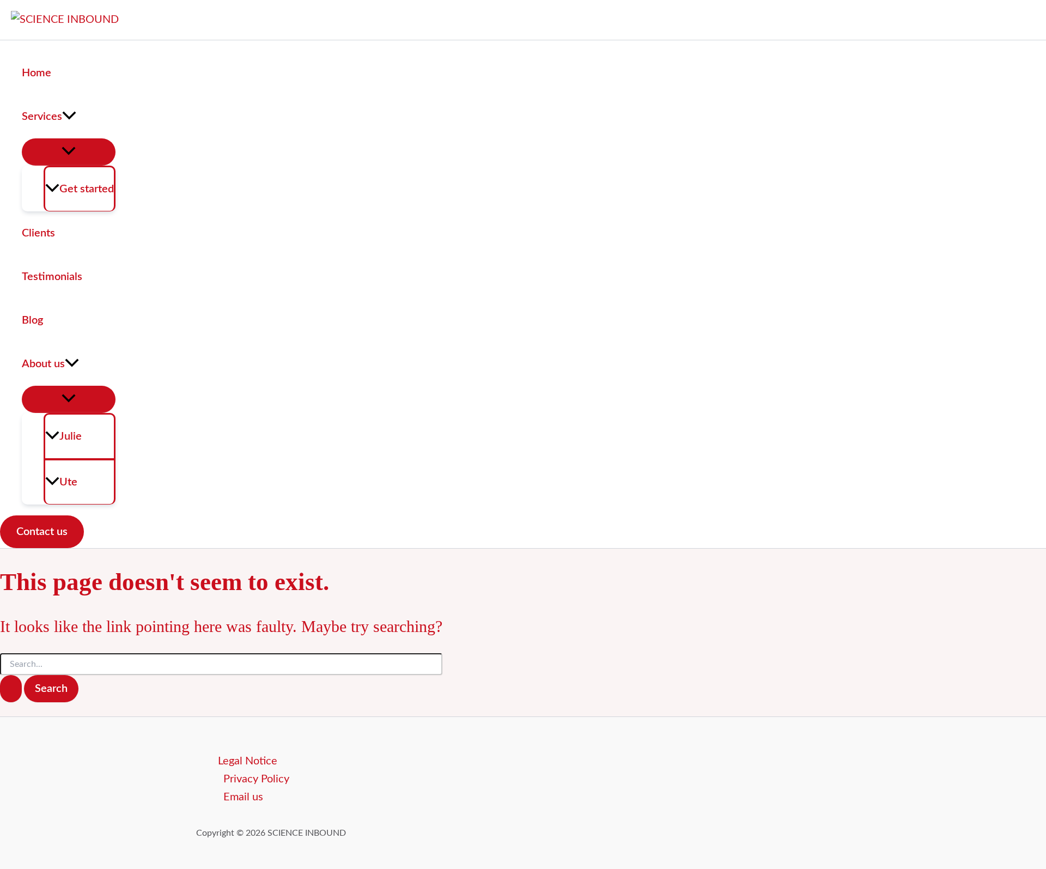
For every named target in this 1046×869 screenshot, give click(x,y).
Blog (32, 320)
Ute (68, 482)
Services (42, 116)
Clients (38, 233)
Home (36, 73)
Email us (243, 797)
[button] (69, 116)
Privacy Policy (256, 779)
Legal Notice (247, 761)
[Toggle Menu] (68, 152)
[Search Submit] (11, 688)
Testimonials (52, 276)
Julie (70, 436)
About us (43, 363)
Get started (86, 189)
